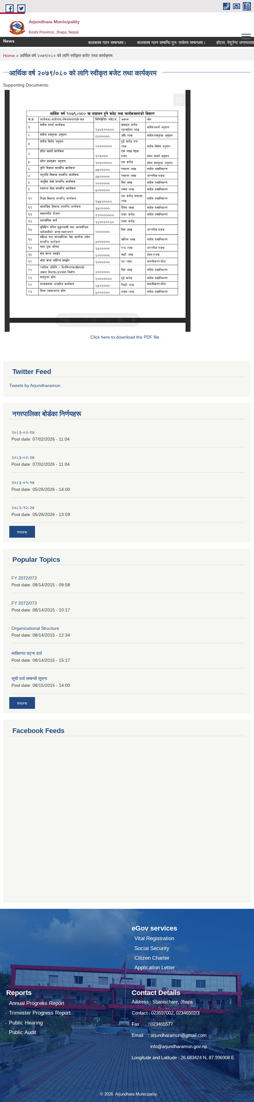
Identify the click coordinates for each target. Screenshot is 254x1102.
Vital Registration (154, 938)
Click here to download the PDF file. (125, 337)
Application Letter (154, 968)
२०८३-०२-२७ (22, 432)
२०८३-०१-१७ (22, 482)
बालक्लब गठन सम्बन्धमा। (97, 42)
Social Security (151, 948)
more (22, 531)
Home (9, 55)
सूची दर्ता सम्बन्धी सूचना (29, 678)
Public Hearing (26, 1023)
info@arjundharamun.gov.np (178, 1046)
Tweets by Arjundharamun (34, 385)
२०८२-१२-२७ (22, 507)
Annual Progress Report (36, 1003)
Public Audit (22, 1032)
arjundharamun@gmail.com (179, 1035)
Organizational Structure (35, 628)
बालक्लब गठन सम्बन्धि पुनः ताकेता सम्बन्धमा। (161, 42)
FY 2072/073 (24, 577)
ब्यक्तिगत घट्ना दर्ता (26, 653)
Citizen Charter (151, 958)
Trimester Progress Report (40, 1013)
